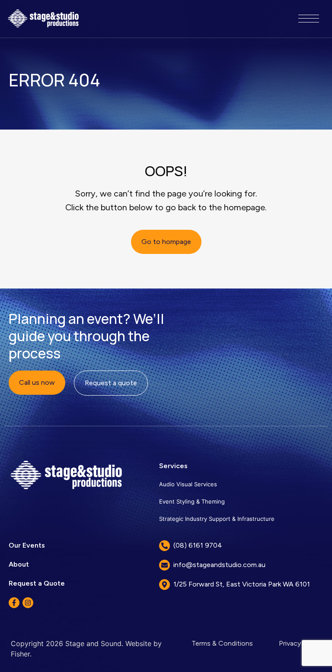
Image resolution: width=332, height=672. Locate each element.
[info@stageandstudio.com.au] (164, 565)
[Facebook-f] (14, 602)
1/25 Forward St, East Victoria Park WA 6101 (241, 584)
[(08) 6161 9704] (164, 545)
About (19, 564)
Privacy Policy (300, 643)
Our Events (27, 545)
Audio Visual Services (188, 484)
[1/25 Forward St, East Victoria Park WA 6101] (164, 584)
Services (173, 466)
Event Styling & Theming (192, 501)
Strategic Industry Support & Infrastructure (217, 518)
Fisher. (21, 654)
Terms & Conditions (222, 643)
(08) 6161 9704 (197, 545)
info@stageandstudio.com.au (219, 565)
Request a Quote (37, 583)
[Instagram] (27, 602)
